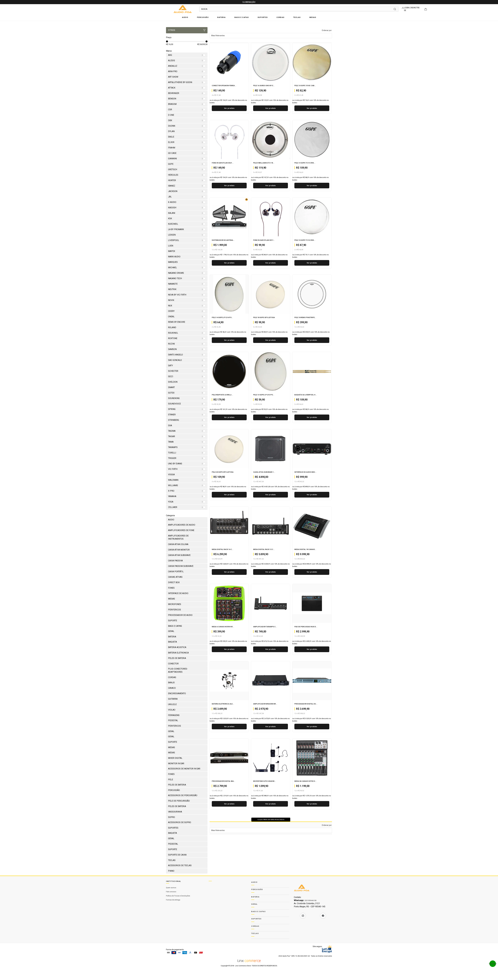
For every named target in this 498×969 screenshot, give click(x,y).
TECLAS (297, 17)
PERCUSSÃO (203, 17)
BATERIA (221, 17)
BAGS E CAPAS (241, 17)
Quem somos (171, 888)
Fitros (171, 30)
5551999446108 (310, 900)
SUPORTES (263, 17)
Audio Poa (182, 9)
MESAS (312, 17)
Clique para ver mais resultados (270, 819)
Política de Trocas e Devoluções (178, 896)
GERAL (254, 904)
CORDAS (280, 17)
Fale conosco (171, 892)
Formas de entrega (173, 900)
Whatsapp (492, 964)
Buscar (394, 9)
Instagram (303, 915)
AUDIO (185, 17)
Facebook (323, 915)
